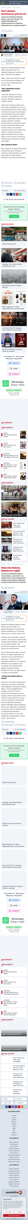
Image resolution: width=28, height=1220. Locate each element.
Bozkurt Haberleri (14, 1151)
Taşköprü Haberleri (14, 1184)
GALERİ (19, 1099)
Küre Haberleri (14, 1179)
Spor (14, 1130)
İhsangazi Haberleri (14, 1171)
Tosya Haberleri (14, 1186)
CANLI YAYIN (7, 1103)
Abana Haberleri (14, 1142)
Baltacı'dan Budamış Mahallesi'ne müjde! (18, 564)
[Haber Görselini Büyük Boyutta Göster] (14, 45)
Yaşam (14, 1126)
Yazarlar (14, 1115)
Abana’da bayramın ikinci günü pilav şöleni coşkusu (16, 2)
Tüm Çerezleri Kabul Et (14, 1215)
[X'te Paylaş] (5, 35)
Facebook (15, 363)
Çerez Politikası (8, 1212)
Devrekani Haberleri (14, 1159)
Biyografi (14, 1135)
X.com (15, 368)
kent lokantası (8, 31)
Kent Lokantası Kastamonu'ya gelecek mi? (20, 7)
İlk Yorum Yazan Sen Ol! (15, 199)
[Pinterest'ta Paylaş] (17, 194)
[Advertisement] (14, 170)
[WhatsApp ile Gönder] (20, 194)
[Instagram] (13, 1107)
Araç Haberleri (14, 1146)
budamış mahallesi (9, 587)
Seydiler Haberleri (14, 1177)
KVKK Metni (19, 1212)
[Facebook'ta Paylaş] (2, 35)
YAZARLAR (20, 1103)
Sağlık (14, 1128)
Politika (9, 7)
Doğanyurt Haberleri (14, 1161)
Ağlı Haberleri (14, 1144)
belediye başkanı (21, 183)
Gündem (14, 1120)
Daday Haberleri (14, 1157)
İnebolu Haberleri (14, 1175)
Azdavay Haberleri (14, 1148)
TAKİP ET (15, 216)
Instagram (15, 374)
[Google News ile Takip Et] (23, 55)
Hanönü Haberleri (14, 1169)
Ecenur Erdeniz (8, 55)
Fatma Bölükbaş (8, 611)
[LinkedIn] (16, 1107)
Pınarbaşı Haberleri (14, 1173)
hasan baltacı (8, 186)
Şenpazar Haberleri (14, 1182)
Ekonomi (14, 1122)
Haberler (3, 7)
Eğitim (14, 1132)
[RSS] (22, 1107)
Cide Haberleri (14, 1153)
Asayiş (14, 1117)
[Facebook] (6, 1107)
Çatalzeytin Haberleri (14, 1155)
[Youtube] (19, 1107)
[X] (9, 1107)
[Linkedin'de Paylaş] (14, 194)
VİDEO (5, 1099)
